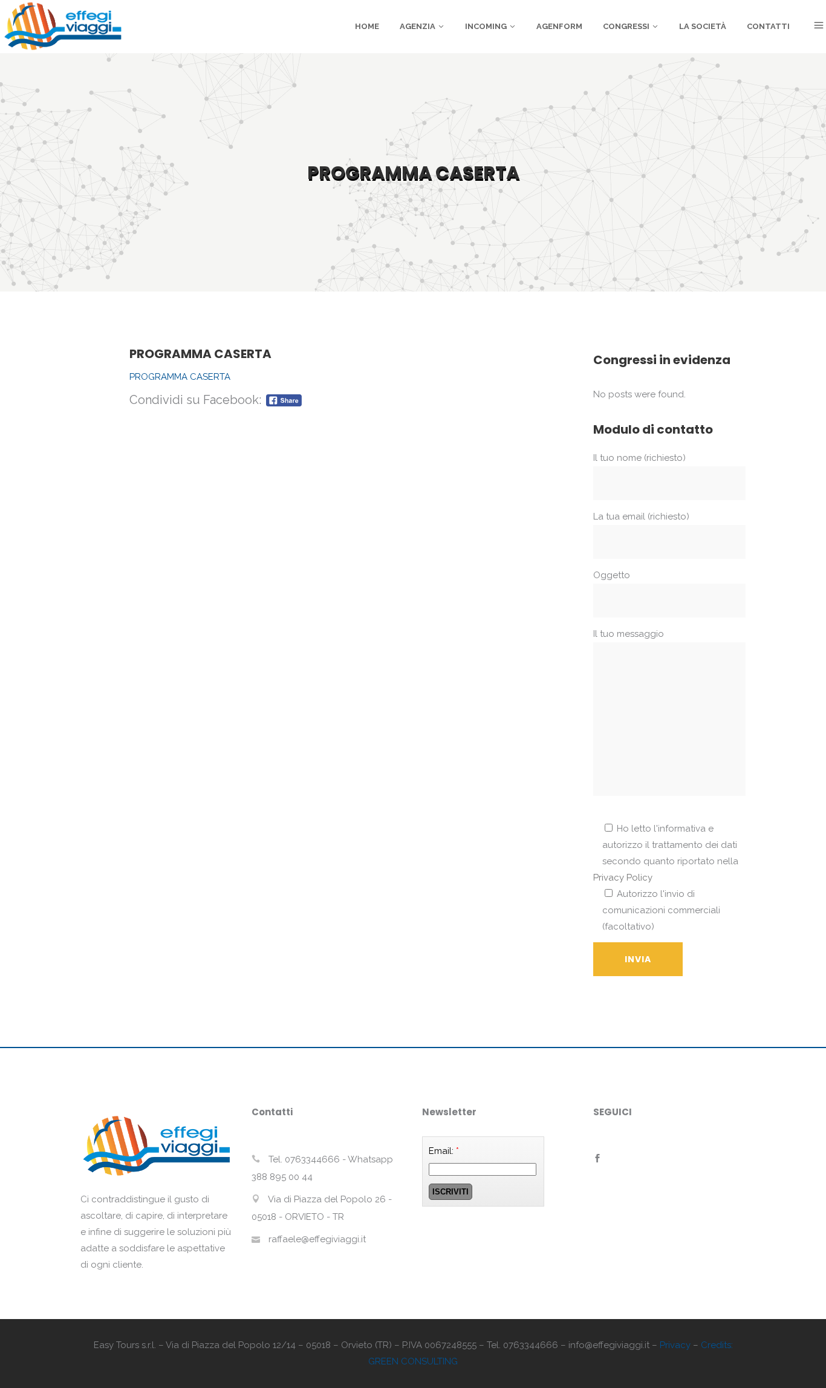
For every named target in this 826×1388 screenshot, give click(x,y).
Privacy (675, 1345)
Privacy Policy (622, 877)
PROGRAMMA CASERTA (179, 376)
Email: (444, 1150)
